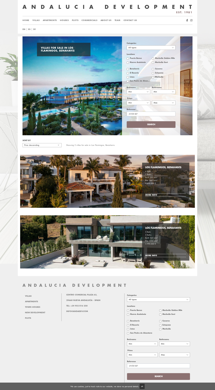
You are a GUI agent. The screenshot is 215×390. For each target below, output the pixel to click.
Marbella (159, 77)
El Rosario (134, 73)
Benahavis (134, 69)
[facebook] (187, 20)
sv (34, 29)
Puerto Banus (136, 58)
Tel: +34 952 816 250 (77, 306)
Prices (129, 98)
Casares (158, 69)
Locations (131, 54)
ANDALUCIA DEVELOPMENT (75, 285)
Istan (132, 77)
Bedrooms (131, 87)
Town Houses (32, 307)
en (24, 29)
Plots (75, 20)
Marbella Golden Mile (165, 58)
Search (111, 29)
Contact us (130, 20)
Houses (64, 20)
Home (26, 20)
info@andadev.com (77, 311)
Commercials (89, 20)
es (29, 29)
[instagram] (191, 20)
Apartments (50, 20)
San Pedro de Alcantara (140, 81)
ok (142, 386)
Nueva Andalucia (138, 62)
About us (106, 20)
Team (117, 20)
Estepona (159, 73)
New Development (35, 313)
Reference (131, 109)
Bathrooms (157, 87)
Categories (131, 43)
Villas (36, 20)
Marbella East (161, 62)
